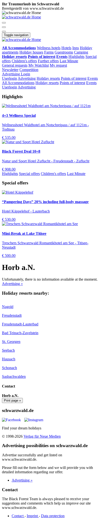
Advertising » (12, 284)
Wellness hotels (48, 48)
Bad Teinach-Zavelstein (20, 333)
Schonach (9, 368)
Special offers (29, 174)
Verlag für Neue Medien (42, 436)
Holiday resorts (48, 78)
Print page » (12, 400)
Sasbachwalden (14, 376)
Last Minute (69, 61)
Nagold (7, 307)
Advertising (11, 74)
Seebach (8, 350)
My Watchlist (38, 65)
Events (92, 78)
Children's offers (24, 61)
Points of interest (73, 78)
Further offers (48, 61)
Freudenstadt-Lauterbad (20, 324)
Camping (81, 52)
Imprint (33, 516)
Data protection (53, 516)
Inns (75, 48)
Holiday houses (31, 52)
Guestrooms (64, 52)
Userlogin (9, 78)
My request (58, 65)
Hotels (66, 48)
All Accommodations (18, 83)
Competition (28, 70)
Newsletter (10, 70)
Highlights (76, 57)
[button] (4, 23)
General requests (14, 65)
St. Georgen (11, 342)
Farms (49, 52)
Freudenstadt (12, 315)
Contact (18, 516)
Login (25, 74)
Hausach (8, 359)
